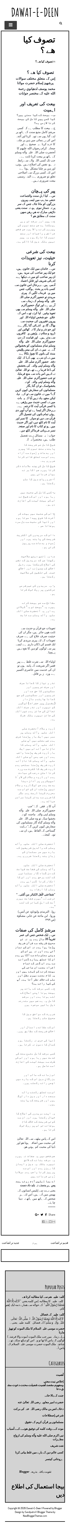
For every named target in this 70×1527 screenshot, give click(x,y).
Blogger (24, 1471)
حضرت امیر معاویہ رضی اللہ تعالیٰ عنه (41, 1402)
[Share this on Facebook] (46, 1214)
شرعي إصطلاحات (53, 1415)
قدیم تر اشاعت (59, 1243)
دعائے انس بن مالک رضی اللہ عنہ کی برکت (38, 1409)
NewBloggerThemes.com (35, 1515)
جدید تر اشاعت (10, 1243)
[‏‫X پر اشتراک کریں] (47, 1221)
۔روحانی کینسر (54, 1459)
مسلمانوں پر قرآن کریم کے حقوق (44, 1422)
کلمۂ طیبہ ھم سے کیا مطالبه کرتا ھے (43, 1296)
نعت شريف (57, 1445)
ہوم (35, 1243)
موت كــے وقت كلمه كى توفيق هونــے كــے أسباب (35, 1428)
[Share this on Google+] (37, 1214)
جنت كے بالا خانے (54, 1395)
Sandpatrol (30, 1511)
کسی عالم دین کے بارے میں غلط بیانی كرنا (39, 1452)
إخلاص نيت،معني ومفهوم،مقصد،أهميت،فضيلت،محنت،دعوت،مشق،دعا (36, 1385)
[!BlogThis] (50, 1221)
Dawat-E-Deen (35, 12)
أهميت (60, 1374)
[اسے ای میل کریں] (53, 1221)
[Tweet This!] (42, 1214)
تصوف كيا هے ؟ (44, 61)
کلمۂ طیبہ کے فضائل (52, 1314)
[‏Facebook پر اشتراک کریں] (43, 1221)
